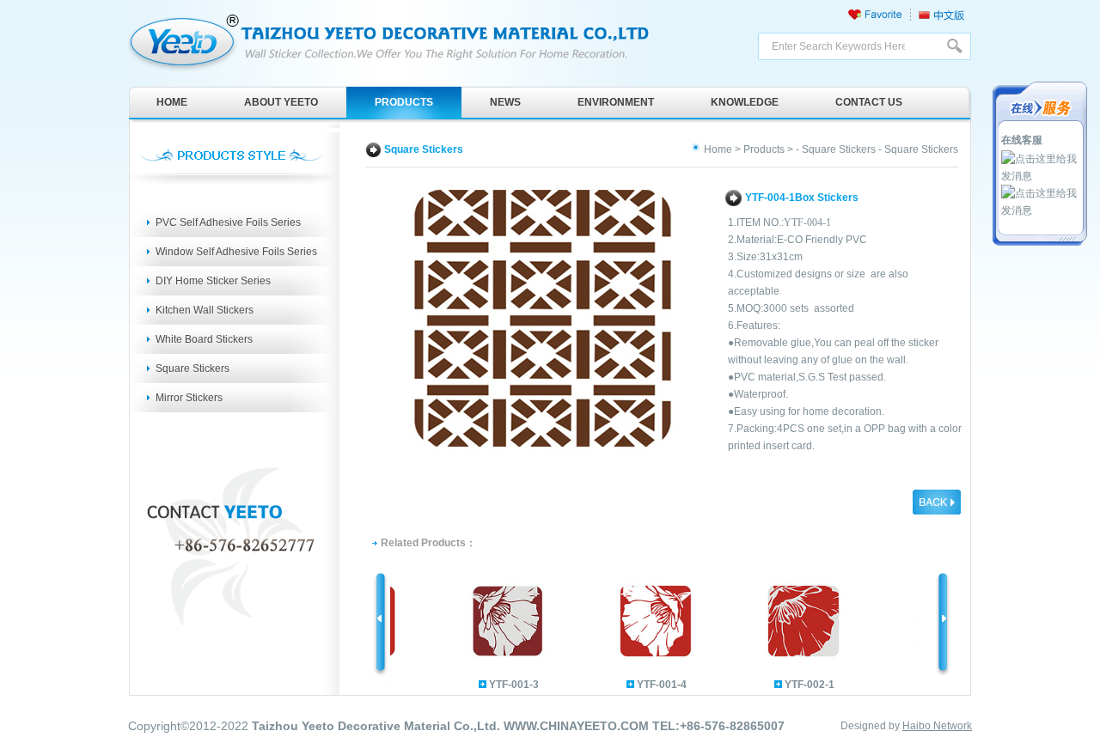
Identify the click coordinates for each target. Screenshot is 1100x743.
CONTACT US (868, 102)
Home (718, 149)
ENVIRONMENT (616, 102)
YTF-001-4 (652, 685)
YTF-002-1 (800, 685)
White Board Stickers (204, 339)
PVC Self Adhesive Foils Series (228, 222)
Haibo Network (937, 726)
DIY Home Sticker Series (213, 281)
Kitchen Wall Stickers (205, 310)
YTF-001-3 (504, 685)
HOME (171, 102)
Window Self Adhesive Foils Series (236, 252)
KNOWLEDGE (745, 102)
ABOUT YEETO (281, 102)
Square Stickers (192, 368)
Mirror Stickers (189, 398)
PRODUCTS (404, 102)
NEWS (505, 102)
